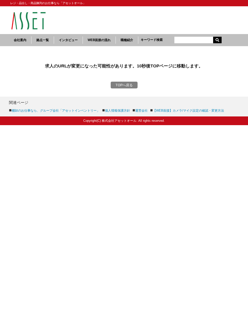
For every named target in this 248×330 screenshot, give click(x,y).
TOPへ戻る (124, 85)
